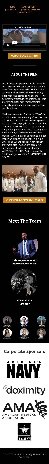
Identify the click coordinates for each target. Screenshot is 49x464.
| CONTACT (10, 9)
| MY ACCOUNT (24, 12)
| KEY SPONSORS (28, 7)
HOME (12, 7)
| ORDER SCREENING (30, 9)
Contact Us (24, 457)
